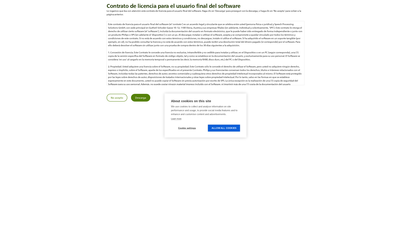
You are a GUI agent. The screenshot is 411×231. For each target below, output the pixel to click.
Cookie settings (187, 128)
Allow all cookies (224, 128)
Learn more (176, 119)
